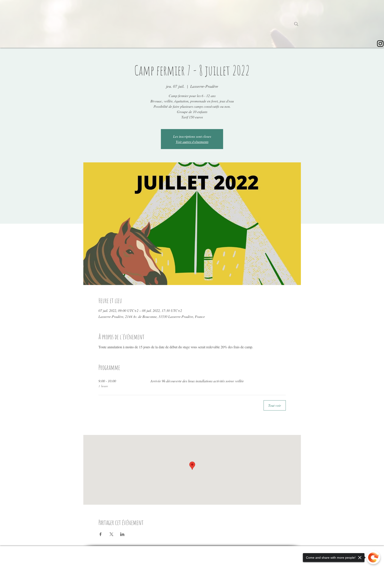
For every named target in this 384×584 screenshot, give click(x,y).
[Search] (296, 24)
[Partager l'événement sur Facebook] (100, 534)
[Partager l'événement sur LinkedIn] (122, 534)
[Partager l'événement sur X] (111, 534)
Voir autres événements (192, 141)
